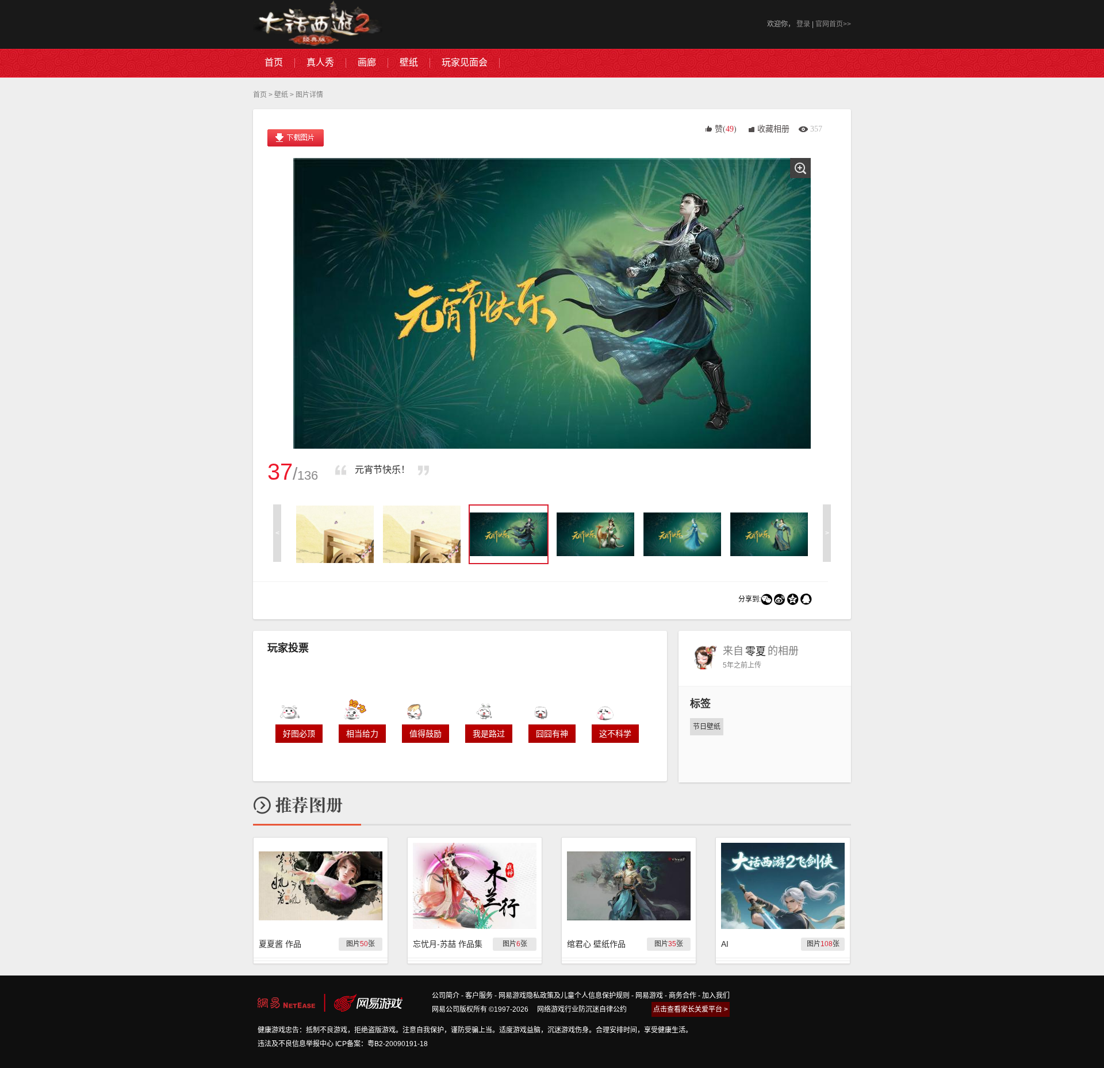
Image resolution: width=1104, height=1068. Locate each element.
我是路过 (489, 733)
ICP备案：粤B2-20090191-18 (381, 1044)
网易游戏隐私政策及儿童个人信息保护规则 (564, 996)
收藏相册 (773, 129)
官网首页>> (833, 24)
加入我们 (716, 996)
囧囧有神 (552, 733)
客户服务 (479, 996)
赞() (726, 129)
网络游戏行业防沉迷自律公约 (582, 1009)
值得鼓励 (425, 733)
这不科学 (615, 733)
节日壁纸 (706, 727)
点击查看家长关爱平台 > (690, 1009)
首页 (260, 95)
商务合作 (682, 996)
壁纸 (281, 95)
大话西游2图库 (317, 24)
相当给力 (362, 733)
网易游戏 (649, 996)
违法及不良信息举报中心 (296, 1044)
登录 (803, 24)
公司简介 (445, 996)
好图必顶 (299, 733)
